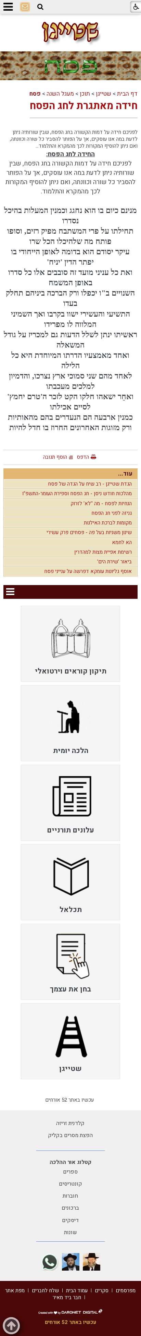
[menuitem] (70, 644)
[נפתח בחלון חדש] (91, 1262)
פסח (35, 93)
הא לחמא (122, 542)
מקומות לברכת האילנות (108, 523)
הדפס (83, 457)
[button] (40, 7)
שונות (70, 1232)
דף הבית (127, 93)
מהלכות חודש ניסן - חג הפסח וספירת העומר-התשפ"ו (77, 493)
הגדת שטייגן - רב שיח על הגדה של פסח (90, 484)
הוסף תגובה (55, 457)
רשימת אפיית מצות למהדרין (103, 552)
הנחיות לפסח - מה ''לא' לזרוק (101, 503)
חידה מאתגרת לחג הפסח (84, 106)
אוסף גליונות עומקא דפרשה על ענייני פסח (88, 571)
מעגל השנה (60, 93)
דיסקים (70, 1220)
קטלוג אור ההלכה (70, 1162)
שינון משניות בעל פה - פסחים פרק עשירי (89, 532)
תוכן (85, 93)
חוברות (70, 1196)
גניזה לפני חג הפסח (111, 513)
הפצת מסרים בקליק (70, 1135)
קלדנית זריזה (70, 1123)
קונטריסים (70, 1184)
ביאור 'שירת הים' (114, 561)
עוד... (125, 473)
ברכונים (70, 1208)
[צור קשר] (25, 7)
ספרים (70, 1172)
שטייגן (103, 93)
